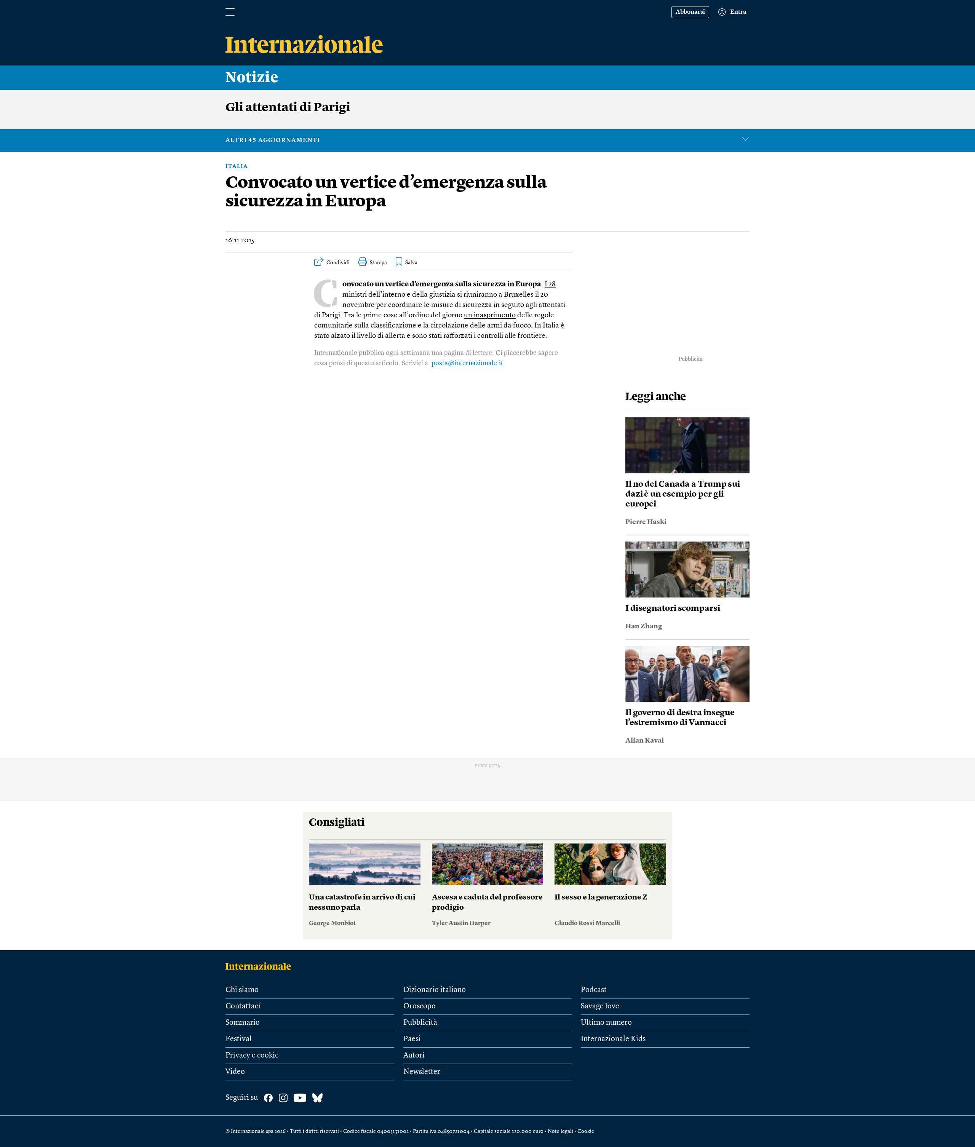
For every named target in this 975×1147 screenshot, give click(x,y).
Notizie (251, 77)
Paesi (412, 1039)
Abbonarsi (690, 12)
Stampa (378, 262)
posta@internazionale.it (467, 363)
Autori (414, 1055)
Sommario (242, 1023)
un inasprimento (490, 315)
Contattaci (243, 1006)
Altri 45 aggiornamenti (272, 140)
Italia (236, 166)
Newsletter (421, 1072)
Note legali (560, 1131)
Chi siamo (242, 990)
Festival (238, 1039)
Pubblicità (420, 1023)
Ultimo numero (606, 1023)
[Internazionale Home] (260, 966)
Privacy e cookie (252, 1055)
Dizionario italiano (434, 990)
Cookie (585, 1131)
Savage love (600, 1006)
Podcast (594, 990)
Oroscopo (419, 1006)
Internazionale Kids (613, 1039)
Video (235, 1072)
